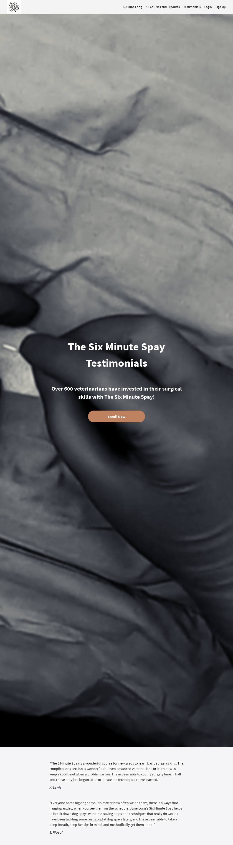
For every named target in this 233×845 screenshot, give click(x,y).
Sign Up (220, 7)
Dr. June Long (132, 7)
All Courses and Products (163, 7)
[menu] (173, 7)
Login (208, 7)
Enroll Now (116, 416)
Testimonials (192, 7)
